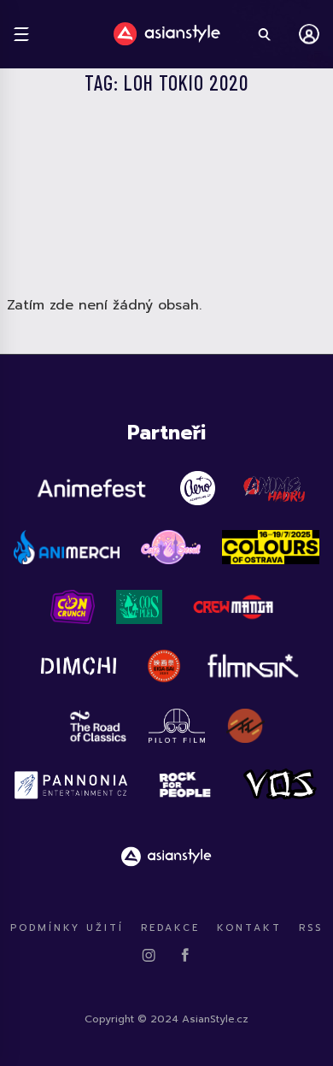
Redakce (170, 928)
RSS (311, 928)
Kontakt (249, 928)
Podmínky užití (67, 928)
